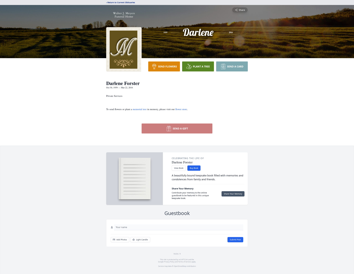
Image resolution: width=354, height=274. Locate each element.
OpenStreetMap (180, 266)
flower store (181, 109)
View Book (178, 168)
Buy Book (194, 168)
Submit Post (235, 239)
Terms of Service (184, 262)
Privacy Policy (169, 262)
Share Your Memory (233, 193)
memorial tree (140, 109)
